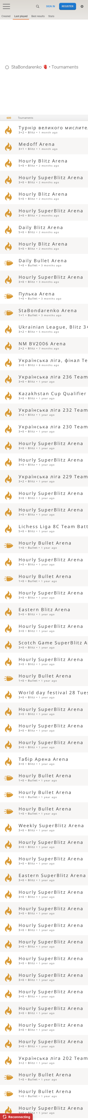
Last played (21, 16)
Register (67, 6)
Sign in (50, 6)
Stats (51, 16)
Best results (38, 16)
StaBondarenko (26, 67)
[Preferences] (82, 6)
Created (5, 16)
